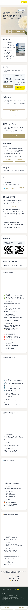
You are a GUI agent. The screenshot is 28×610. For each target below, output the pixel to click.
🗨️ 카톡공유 (20, 87)
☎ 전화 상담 (8, 86)
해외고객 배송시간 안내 (14, 110)
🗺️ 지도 (6, 188)
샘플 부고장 (8, 159)
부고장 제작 (19, 159)
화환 (10, 31)
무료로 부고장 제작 (21, 607)
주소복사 (13, 188)
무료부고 (13, 31)
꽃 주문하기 (14, 115)
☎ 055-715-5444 (20, 31)
